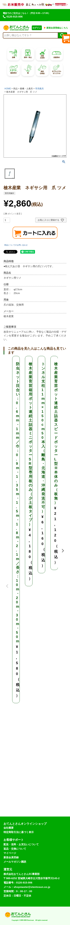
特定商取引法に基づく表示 (19, 832)
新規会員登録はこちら (56, 28)
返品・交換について (15, 848)
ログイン (36, 28)
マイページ (10, 853)
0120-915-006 (14, 16)
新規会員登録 (11, 857)
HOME (7, 88)
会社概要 (9, 827)
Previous (7, 583)
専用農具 (39, 88)
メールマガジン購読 (15, 861)
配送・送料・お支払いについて (21, 844)
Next (62, 550)
